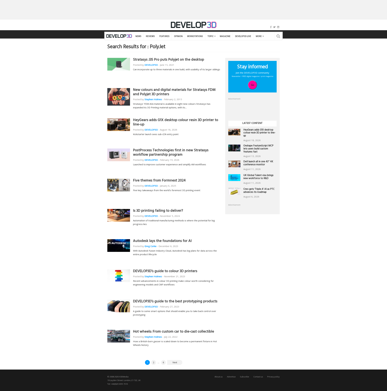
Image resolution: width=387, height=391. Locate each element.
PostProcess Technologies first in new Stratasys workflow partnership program (170, 152)
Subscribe (244, 376)
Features (164, 36)
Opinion (178, 36)
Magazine (225, 36)
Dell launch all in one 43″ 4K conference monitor (258, 163)
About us (219, 376)
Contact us (258, 376)
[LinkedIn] (278, 27)
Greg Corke (150, 246)
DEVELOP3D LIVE (243, 36)
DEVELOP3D (151, 64)
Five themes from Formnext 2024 (159, 180)
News (138, 36)
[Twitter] (274, 27)
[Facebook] (271, 27)
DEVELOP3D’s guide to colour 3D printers (165, 271)
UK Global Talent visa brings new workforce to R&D (258, 177)
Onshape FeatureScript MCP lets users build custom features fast (258, 149)
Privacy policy (273, 376)
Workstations (195, 36)
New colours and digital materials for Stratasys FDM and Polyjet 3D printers (174, 92)
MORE (259, 36)
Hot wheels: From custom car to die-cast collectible (173, 331)
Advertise (231, 376)
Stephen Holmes (153, 99)
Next (174, 362)
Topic (210, 36)
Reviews (150, 36)
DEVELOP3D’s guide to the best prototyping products (175, 301)
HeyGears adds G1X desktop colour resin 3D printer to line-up (175, 122)
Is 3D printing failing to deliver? (158, 211)
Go (252, 85)
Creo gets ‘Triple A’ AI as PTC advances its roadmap (259, 191)
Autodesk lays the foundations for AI (162, 241)
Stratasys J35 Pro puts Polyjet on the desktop (168, 60)
